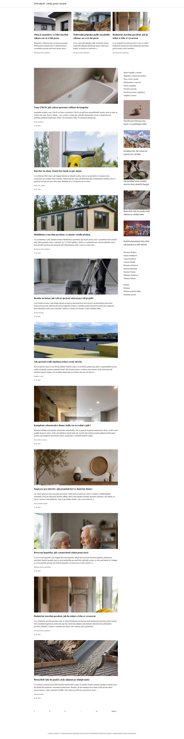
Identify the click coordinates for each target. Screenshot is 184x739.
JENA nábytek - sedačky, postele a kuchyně (50, 4)
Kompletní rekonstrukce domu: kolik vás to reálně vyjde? (62, 425)
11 (96, 711)
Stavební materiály (39, 312)
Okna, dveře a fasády (39, 185)
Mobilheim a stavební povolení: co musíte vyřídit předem (62, 234)
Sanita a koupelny (38, 122)
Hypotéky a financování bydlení (42, 567)
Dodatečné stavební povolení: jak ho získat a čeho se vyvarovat (65, 616)
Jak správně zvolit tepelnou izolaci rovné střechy (58, 361)
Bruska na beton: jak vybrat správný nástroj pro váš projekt (63, 298)
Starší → (115, 711)
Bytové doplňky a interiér (40, 503)
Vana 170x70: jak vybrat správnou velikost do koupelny (61, 107)
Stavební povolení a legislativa (42, 52)
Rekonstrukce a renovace (40, 440)
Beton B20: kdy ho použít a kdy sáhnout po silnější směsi (61, 679)
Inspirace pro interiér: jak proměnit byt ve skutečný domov (63, 489)
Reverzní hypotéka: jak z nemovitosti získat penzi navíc (61, 552)
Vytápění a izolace (39, 376)
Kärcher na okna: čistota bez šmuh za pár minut (58, 171)
